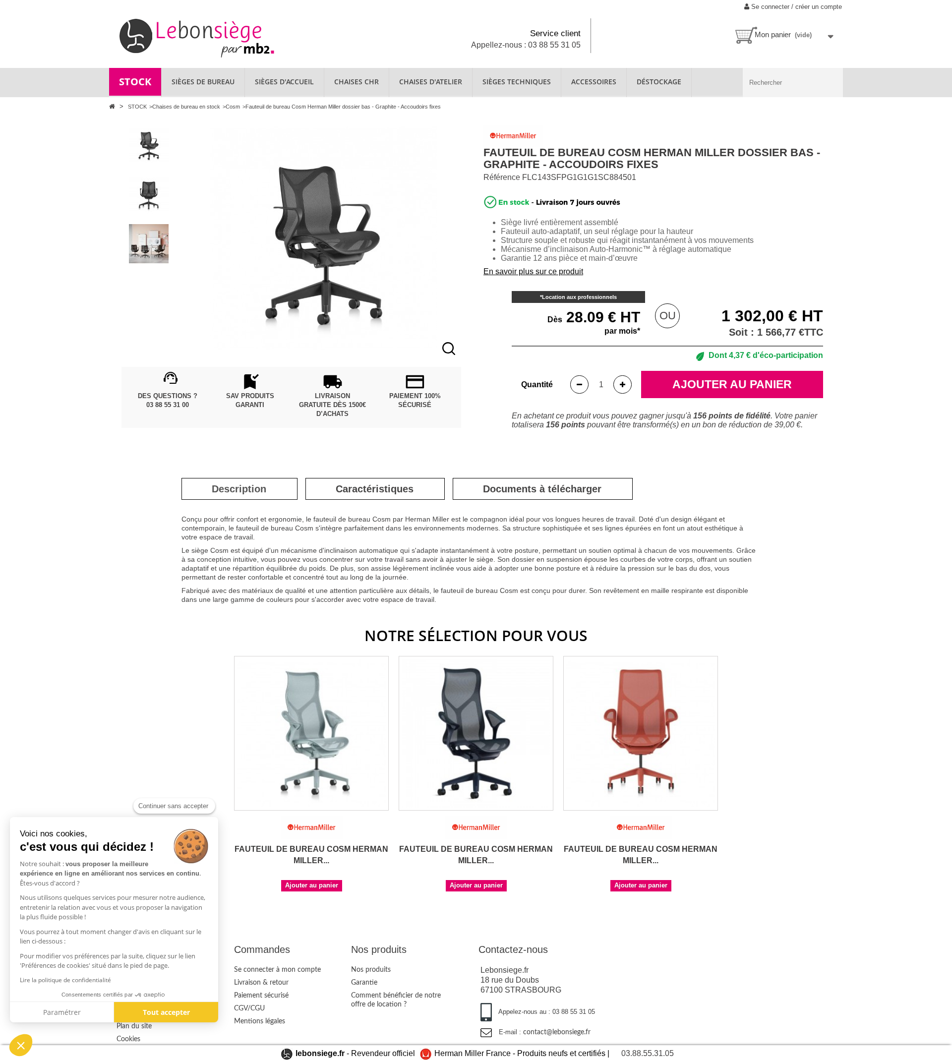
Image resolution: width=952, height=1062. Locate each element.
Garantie (364, 982)
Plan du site (134, 1026)
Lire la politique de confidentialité (65, 980)
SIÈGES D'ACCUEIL (284, 81)
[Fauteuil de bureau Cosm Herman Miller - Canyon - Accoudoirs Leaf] (640, 733)
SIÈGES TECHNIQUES (516, 81)
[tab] (239, 488)
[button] (21, 1045)
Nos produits (371, 969)
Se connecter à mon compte (277, 969)
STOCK (135, 81)
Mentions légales (259, 1021)
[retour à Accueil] (113, 106)
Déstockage (659, 81)
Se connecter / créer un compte (795, 6)
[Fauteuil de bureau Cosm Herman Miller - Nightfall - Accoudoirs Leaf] (476, 733)
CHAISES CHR (356, 81)
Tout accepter (166, 1012)
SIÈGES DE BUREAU (203, 81)
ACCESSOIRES (593, 81)
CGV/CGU (249, 1008)
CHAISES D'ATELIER (430, 81)
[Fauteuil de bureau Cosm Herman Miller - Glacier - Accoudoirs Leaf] (311, 733)
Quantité (537, 384)
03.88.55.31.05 (647, 1053)
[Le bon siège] (231, 37)
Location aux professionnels (579, 297)
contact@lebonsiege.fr (557, 1032)
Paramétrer (62, 1012)
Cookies (128, 1039)
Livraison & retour (261, 982)
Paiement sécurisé (261, 995)
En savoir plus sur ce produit (533, 271)
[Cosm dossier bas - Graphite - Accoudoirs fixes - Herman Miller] (149, 145)
